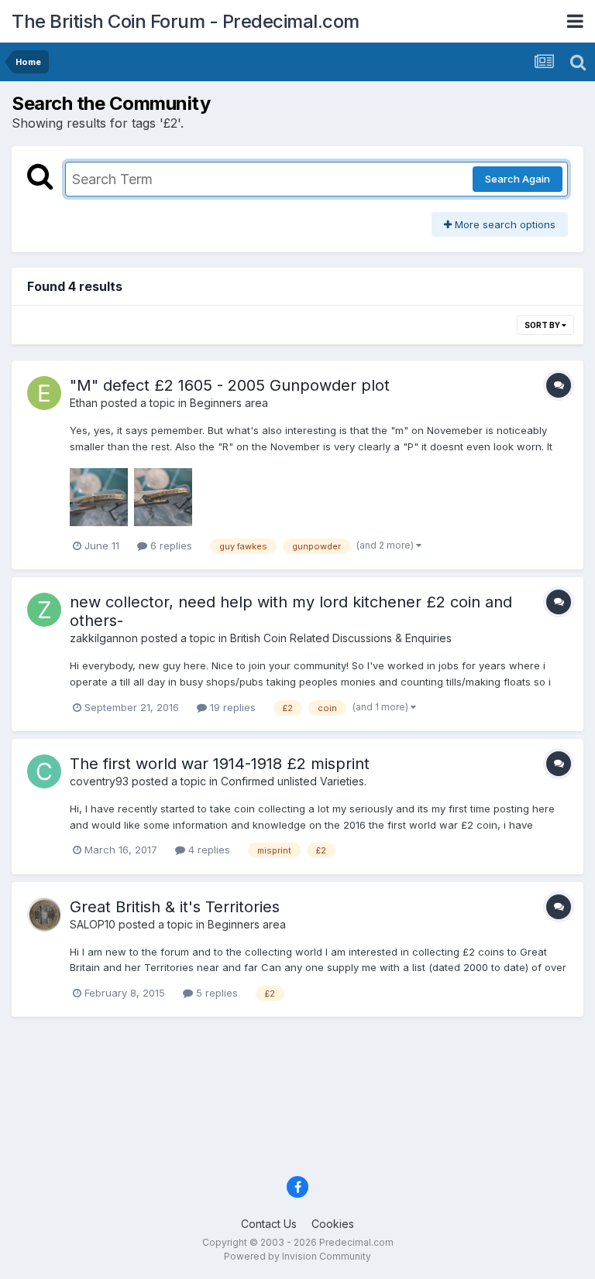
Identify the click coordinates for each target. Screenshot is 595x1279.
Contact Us (269, 1223)
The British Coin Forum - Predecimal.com (185, 21)
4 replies (207, 849)
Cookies (332, 1223)
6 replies (169, 545)
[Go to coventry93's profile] (44, 771)
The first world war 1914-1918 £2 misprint (220, 763)
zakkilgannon (104, 638)
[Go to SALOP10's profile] (44, 915)
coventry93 (99, 781)
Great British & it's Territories (175, 907)
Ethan (84, 402)
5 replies (215, 993)
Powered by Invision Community (297, 1256)
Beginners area (229, 402)
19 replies (231, 707)
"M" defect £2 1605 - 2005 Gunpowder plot (230, 385)
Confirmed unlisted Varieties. (293, 781)
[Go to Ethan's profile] (44, 393)
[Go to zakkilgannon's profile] (44, 610)
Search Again (517, 179)
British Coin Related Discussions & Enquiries (341, 638)
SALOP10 (92, 924)
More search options (503, 224)
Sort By (543, 325)
